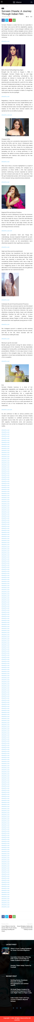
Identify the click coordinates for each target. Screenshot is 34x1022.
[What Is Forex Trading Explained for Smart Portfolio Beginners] (5, 950)
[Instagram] (17, 1008)
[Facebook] (3, 20)
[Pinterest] (10, 20)
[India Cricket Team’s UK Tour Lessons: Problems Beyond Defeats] (5, 1000)
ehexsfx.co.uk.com (7, 115)
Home (3, 6)
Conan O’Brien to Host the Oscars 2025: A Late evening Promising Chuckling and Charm (9, 928)
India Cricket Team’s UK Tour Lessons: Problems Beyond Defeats (20, 999)
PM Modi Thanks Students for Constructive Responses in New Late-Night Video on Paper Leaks (21, 991)
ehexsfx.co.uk (5, 41)
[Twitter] (6, 20)
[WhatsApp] (14, 20)
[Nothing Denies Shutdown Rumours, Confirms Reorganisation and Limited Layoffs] (5, 982)
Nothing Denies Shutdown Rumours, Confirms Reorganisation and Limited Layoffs (19, 982)
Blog (7, 6)
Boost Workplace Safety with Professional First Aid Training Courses (24, 927)
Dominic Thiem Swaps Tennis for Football (21, 966)
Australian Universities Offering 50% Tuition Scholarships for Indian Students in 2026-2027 (21, 959)
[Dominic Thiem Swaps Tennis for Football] (5, 967)
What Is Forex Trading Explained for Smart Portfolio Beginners (21, 949)
